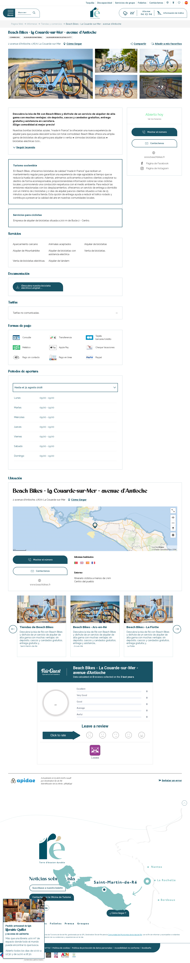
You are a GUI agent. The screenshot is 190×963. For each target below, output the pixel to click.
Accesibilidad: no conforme (127, 948)
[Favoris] (179, 3)
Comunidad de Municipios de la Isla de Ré (125, 935)
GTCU (47, 948)
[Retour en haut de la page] (184, 803)
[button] (186, 2)
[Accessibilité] (173, 2)
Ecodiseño (146, 948)
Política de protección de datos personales (92, 948)
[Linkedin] (46, 908)
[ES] (186, 2)
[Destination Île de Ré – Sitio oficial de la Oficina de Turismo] (95, 13)
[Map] (167, 3)
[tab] (62, 387)
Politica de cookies (61, 948)
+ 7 (160, 86)
